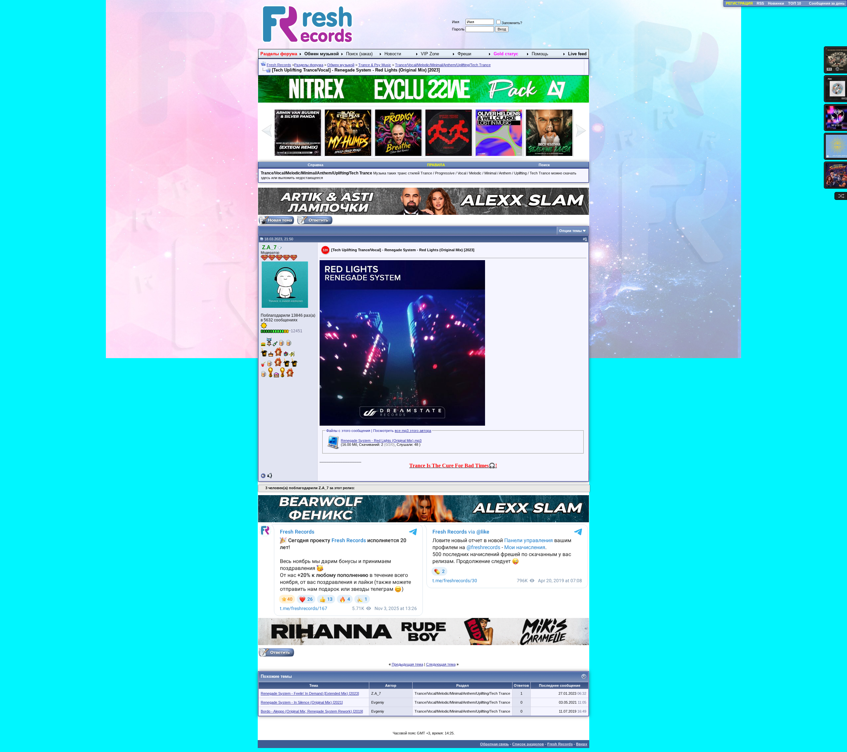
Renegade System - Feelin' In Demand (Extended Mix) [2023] (310, 693)
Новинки (776, 3)
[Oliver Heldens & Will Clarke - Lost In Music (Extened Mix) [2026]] (348, 154)
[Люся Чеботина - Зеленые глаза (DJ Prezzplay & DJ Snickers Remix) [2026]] (398, 154)
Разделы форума (308, 65)
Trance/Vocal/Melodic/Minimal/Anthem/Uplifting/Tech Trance (443, 65)
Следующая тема (441, 664)
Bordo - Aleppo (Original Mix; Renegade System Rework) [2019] (312, 711)
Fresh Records (279, 65)
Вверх (581, 744)
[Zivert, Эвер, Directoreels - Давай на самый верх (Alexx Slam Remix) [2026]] (549, 154)
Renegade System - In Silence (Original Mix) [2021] (302, 702)
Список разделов (528, 744)
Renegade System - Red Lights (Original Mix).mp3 (381, 441)
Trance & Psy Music (374, 65)
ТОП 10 (794, 3)
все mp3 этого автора (413, 431)
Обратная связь (494, 744)
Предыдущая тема (407, 664)
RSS (760, 3)
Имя (455, 22)
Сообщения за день (827, 3)
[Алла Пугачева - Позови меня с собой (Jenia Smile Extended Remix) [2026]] (448, 154)
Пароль (458, 29)
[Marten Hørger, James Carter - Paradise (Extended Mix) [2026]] (298, 154)
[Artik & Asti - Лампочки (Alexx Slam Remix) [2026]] (499, 154)
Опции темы (570, 231)
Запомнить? (512, 23)
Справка (315, 165)
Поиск (544, 165)
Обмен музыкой (340, 65)
